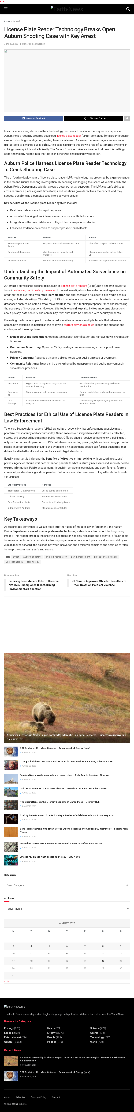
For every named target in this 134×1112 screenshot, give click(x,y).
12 (49, 953)
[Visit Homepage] (67, 9)
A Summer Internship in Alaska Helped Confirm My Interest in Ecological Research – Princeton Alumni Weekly (66, 735)
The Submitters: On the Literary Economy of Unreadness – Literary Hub (60, 802)
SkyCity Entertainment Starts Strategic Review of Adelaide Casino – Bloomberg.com (67, 815)
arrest (16, 557)
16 (121, 953)
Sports (94, 1032)
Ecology (9, 1028)
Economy (9, 1032)
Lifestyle (52, 1032)
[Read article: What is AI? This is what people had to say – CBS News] (11, 860)
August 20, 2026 (15, 739)
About (7, 1097)
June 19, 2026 (11, 44)
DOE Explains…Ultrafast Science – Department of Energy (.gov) (55, 748)
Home (7, 21)
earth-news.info (19, 1104)
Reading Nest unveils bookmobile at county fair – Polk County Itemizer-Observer (64, 775)
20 (67, 961)
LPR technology (14, 562)
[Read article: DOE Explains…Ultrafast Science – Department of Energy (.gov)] (11, 752)
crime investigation (56, 557)
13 (67, 953)
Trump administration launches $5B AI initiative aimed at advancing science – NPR (66, 761)
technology (33, 562)
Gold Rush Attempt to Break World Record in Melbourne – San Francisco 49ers (63, 788)
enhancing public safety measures (35, 290)
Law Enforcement (80, 557)
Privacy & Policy (38, 1097)
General (16, 21)
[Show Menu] (6, 9)
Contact (56, 1097)
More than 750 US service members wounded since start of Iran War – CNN (61, 843)
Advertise (20, 1097)
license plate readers (74, 286)
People (51, 1037)
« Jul (6, 981)
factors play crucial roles (79, 325)
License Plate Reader (105, 557)
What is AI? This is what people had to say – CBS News (50, 857)
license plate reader (69, 135)
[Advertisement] (30, 623)
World (93, 1042)
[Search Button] (128, 9)
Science (94, 1028)
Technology (38, 44)
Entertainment (12, 1037)
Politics (51, 1042)
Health (51, 1028)
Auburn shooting (32, 557)
